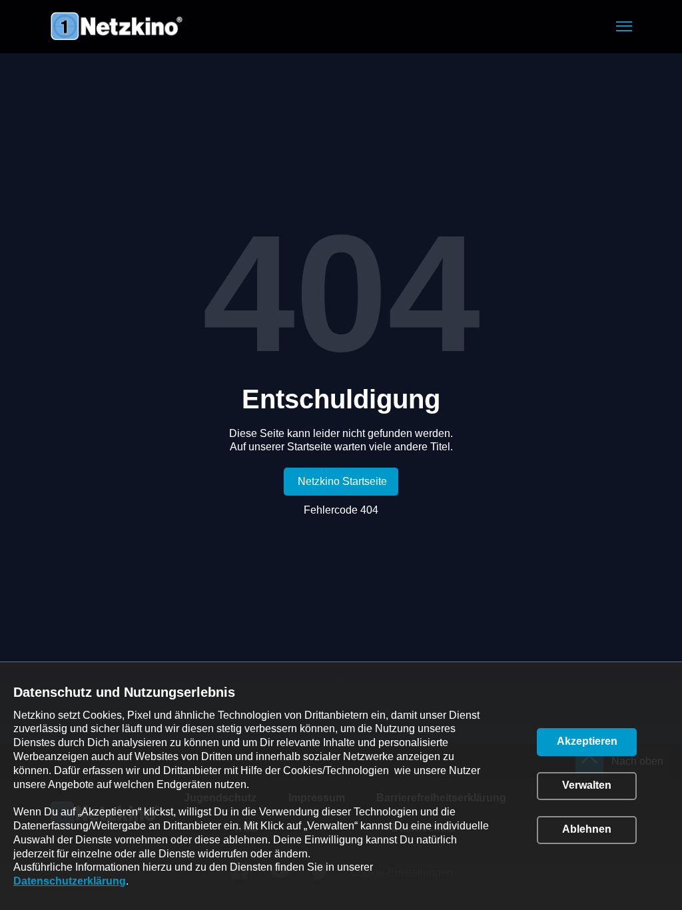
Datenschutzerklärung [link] (69, 881)
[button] (624, 26)
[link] (341, 482)
